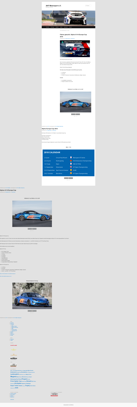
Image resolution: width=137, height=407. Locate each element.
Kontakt (70, 27)
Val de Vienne (32, 385)
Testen (20, 385)
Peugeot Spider (14, 329)
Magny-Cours (28, 374)
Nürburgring (13, 379)
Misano (17, 376)
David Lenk (72, 38)
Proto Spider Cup (15, 381)
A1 (12, 370)
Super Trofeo (14, 385)
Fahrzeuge (52, 27)
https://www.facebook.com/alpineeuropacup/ (7, 273)
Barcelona (19, 370)
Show (35, 381)
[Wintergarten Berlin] (13, 359)
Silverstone (12, 383)
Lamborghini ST (14, 330)
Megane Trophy (14, 326)
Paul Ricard (19, 379)
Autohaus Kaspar (13, 393)
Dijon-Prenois (30, 370)
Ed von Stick (12, 394)
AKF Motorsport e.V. (53, 5)
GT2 (27, 372)
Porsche (28, 379)
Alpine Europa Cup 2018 (50, 129)
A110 (48, 126)
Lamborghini (14, 374)
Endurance (13, 372)
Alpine (58, 126)
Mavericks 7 (12, 396)
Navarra (27, 376)
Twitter (11, 340)
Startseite (47, 27)
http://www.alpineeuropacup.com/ (6, 276)
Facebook (12, 339)
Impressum (12, 399)
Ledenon (24, 374)
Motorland (24, 376)
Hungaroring (30, 372)
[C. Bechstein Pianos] (13, 355)
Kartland (11, 395)
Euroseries (24, 372)
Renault (28, 381)
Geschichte (66, 27)
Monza (21, 376)
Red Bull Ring (24, 381)
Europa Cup (61, 126)
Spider (19, 383)
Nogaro (30, 376)
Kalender (57, 27)
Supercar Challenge (26, 383)
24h (11, 370)
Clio (22, 370)
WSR (16, 388)
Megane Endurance (15, 327)
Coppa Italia (25, 370)
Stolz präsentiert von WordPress (68, 404)
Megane (13, 376)
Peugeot (24, 379)
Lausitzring (21, 374)
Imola (34, 372)
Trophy (27, 385)
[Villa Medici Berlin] (13, 351)
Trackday (23, 385)
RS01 (12, 328)
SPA (15, 383)
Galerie (61, 27)
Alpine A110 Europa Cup (8, 190)
